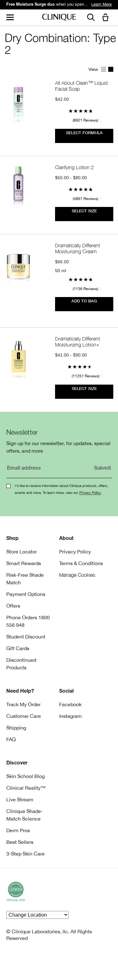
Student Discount (25, 636)
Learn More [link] (101, 4)
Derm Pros (18, 830)
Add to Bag (84, 301)
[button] (107, 18)
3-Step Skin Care (25, 853)
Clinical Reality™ (26, 788)
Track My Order (23, 704)
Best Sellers (19, 842)
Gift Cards (17, 648)
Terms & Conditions (81, 563)
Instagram (70, 716)
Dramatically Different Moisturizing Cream (77, 248)
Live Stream (19, 799)
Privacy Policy (90, 492)
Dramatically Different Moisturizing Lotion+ (77, 341)
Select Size (84, 211)
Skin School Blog (25, 776)
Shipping (16, 727)
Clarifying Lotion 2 (74, 167)
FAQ (11, 739)
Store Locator (21, 551)
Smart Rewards (23, 563)
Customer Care (23, 716)
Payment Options (25, 594)
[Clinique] (59, 17)
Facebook (70, 704)
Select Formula (84, 132)
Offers (13, 606)
